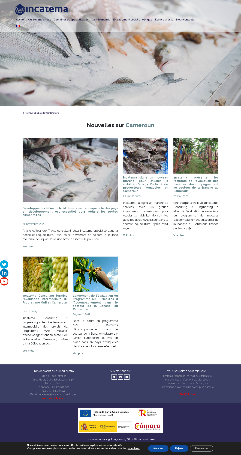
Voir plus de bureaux (53, 398)
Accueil (20, 19)
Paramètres (201, 448)
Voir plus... (29, 246)
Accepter (158, 448)
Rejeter (179, 448)
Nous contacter (186, 19)
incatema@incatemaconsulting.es (58, 394)
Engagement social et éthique (132, 19)
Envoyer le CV (187, 393)
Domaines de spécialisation (71, 19)
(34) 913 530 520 (60, 387)
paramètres (133, 448)
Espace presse (164, 19)
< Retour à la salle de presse (41, 112)
